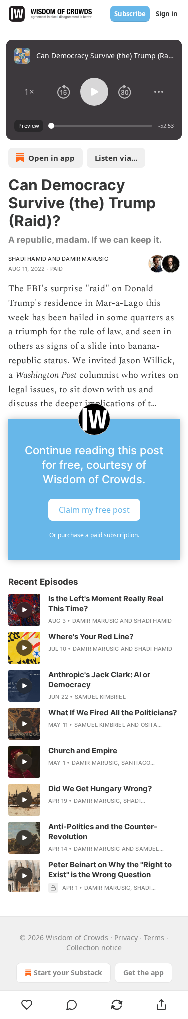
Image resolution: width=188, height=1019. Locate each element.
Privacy (126, 937)
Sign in (167, 14)
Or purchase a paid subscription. (94, 535)
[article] (94, 610)
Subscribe (130, 14)
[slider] (101, 126)
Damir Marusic (85, 259)
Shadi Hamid (27, 259)
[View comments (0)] (72, 1005)
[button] (29, 92)
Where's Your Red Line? (90, 637)
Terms (154, 937)
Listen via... (116, 158)
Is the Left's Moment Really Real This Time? (105, 604)
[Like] (27, 1005)
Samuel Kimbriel (100, 697)
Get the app (143, 973)
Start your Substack (68, 973)
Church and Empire (82, 751)
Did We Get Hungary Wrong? (100, 789)
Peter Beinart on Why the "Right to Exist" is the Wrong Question (110, 870)
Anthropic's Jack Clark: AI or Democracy (99, 680)
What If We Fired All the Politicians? (112, 713)
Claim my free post (94, 510)
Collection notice (94, 947)
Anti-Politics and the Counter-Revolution (102, 832)
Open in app (51, 158)
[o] (24, 610)
